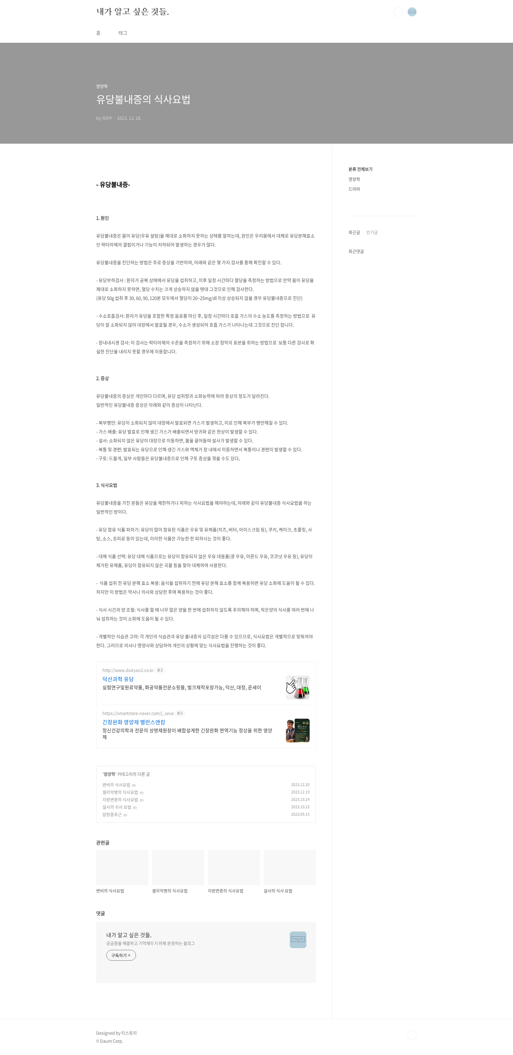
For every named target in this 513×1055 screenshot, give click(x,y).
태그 (122, 32)
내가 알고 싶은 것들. (132, 11)
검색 (398, 11)
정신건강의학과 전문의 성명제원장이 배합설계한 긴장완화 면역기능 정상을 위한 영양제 (187, 733)
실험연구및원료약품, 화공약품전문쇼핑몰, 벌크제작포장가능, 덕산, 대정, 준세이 (181, 687)
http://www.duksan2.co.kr (128, 670)
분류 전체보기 (361, 169)
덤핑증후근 (112, 814)
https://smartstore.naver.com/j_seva (138, 713)
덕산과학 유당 (118, 679)
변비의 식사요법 (116, 785)
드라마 (354, 189)
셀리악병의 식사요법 (120, 792)
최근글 (354, 232)
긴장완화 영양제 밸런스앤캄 (133, 722)
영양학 (109, 774)
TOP (412, 1035)
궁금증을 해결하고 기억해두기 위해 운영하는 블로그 (150, 943)
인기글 (372, 232)
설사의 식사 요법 (116, 807)
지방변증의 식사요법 (120, 799)
